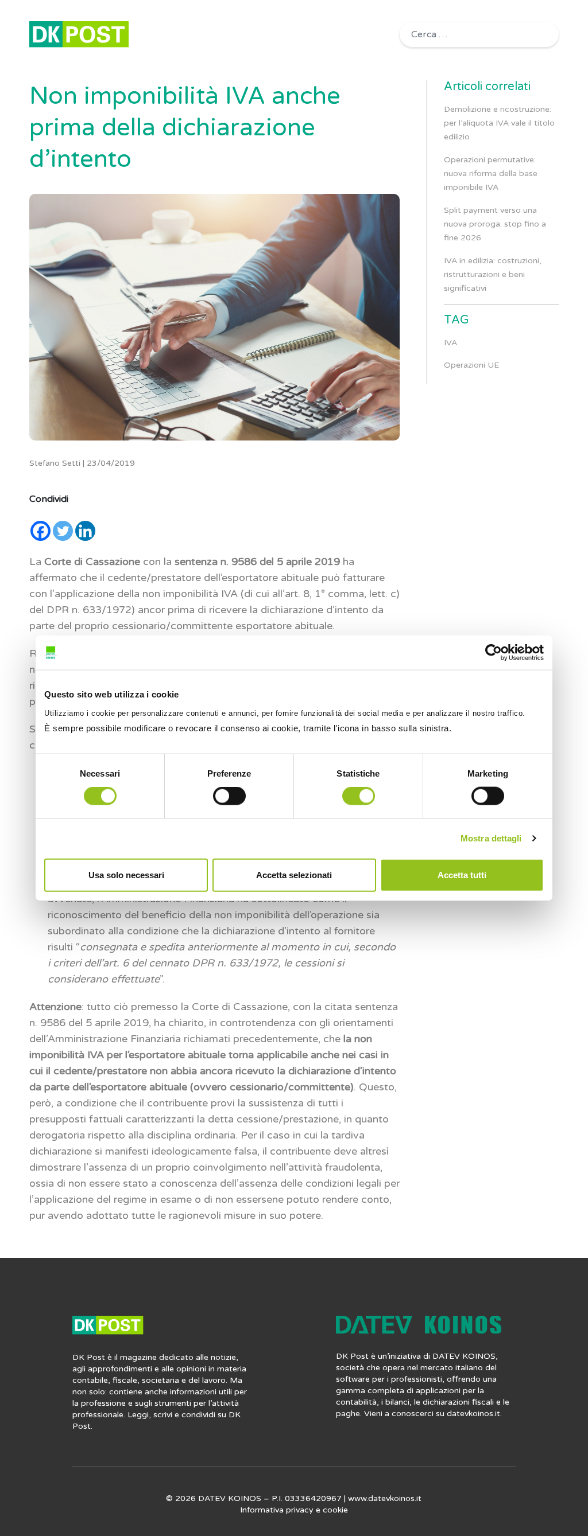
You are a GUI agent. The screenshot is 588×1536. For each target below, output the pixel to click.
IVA (450, 343)
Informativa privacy (277, 1510)
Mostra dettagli (491, 838)
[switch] (229, 796)
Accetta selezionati (294, 874)
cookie (335, 1510)
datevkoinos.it (473, 1413)
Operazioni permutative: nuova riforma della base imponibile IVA (490, 173)
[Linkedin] (85, 531)
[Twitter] (63, 531)
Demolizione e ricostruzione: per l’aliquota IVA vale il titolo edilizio (499, 123)
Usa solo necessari (126, 874)
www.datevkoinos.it (384, 1498)
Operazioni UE (471, 365)
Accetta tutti (462, 874)
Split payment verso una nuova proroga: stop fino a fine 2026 (495, 224)
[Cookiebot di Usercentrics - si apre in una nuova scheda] (493, 652)
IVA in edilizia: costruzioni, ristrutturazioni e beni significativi (492, 274)
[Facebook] (40, 531)
